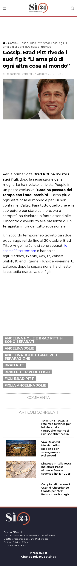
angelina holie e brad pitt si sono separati (34, 340)
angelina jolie (19, 348)
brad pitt (14, 365)
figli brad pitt (19, 379)
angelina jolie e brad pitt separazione (31, 357)
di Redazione (11, 73)
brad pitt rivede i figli (27, 372)
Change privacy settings (38, 556)
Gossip (12, 43)
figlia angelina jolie (25, 385)
